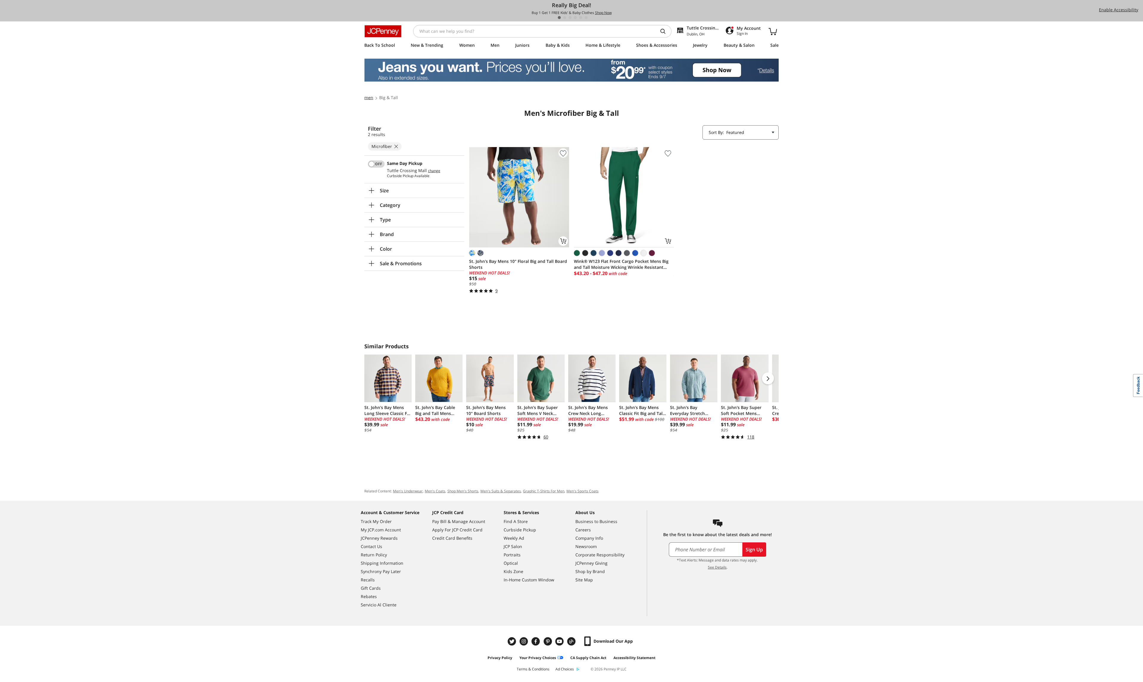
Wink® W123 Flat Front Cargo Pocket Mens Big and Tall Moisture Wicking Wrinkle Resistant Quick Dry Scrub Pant (621, 264)
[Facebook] (536, 641)
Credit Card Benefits (452, 538)
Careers (583, 530)
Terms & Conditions (533, 669)
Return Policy (374, 555)
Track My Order (376, 521)
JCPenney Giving (591, 563)
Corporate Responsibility (599, 555)
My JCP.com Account (381, 530)
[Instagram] (524, 641)
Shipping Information (382, 563)
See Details (717, 567)
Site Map (584, 580)
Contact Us (371, 546)
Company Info (589, 538)
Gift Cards (371, 588)
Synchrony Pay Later (381, 571)
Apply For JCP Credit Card (457, 530)
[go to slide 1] (559, 17)
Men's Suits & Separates (500, 491)
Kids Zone (513, 571)
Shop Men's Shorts (462, 491)
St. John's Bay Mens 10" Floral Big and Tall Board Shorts (518, 264)
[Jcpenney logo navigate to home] (383, 31)
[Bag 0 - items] (773, 31)
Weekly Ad (514, 538)
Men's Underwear (408, 491)
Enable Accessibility (1118, 10)
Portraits (512, 555)
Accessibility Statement (634, 657)
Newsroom (586, 546)
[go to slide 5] (580, 17)
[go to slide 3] (570, 17)
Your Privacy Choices (537, 657)
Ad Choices (564, 669)
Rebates (369, 596)
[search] (665, 31)
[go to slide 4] (575, 17)
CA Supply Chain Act (588, 657)
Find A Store (516, 521)
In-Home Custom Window (529, 580)
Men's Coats (435, 491)
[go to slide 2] (564, 17)
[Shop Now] (571, 70)
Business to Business (596, 521)
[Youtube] (560, 641)
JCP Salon (513, 546)
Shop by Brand (590, 571)
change (434, 170)
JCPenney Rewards (379, 538)
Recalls (368, 580)
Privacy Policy (500, 657)
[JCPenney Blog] (572, 641)
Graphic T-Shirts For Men (543, 491)
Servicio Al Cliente (378, 605)
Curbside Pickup (520, 530)
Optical (511, 563)
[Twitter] (513, 641)
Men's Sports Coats (582, 491)
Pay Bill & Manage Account (458, 521)
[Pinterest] (548, 641)
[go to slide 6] (586, 17)
